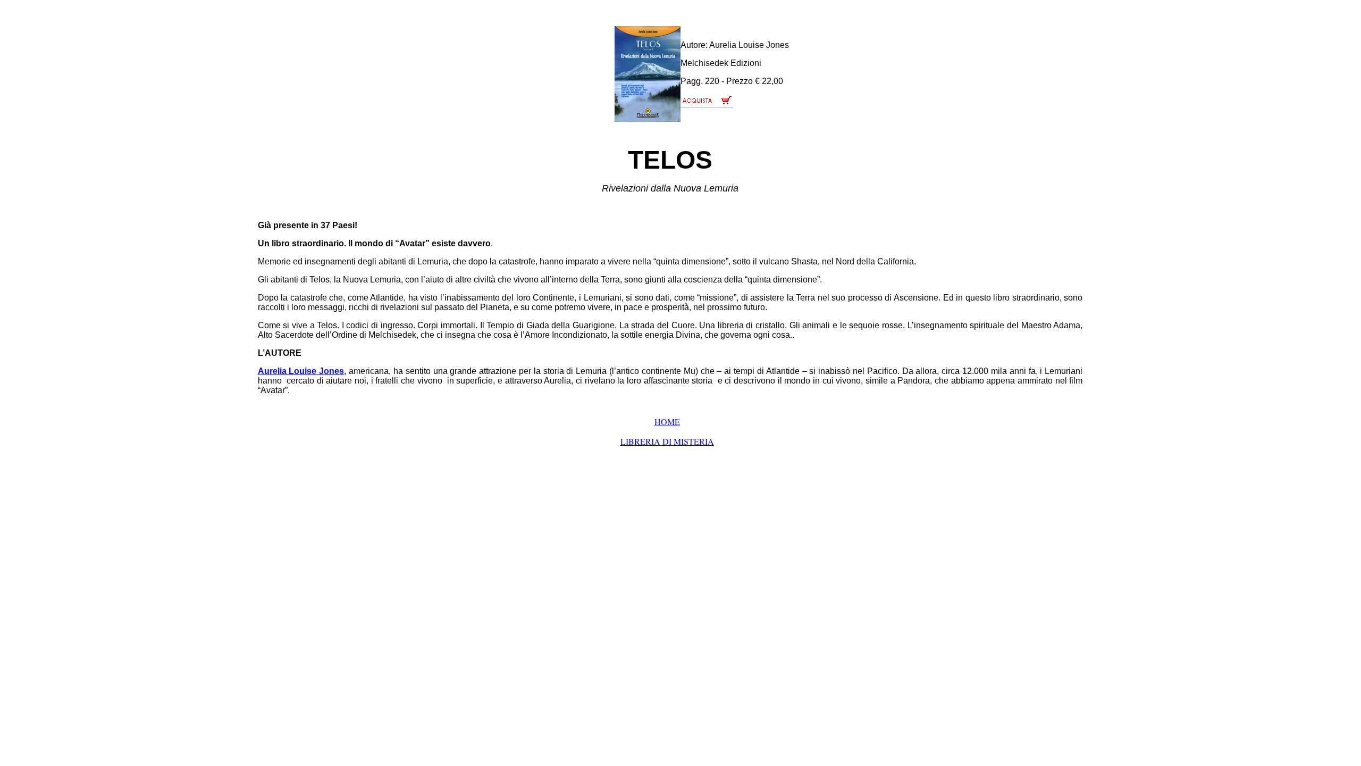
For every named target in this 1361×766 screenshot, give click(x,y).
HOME (667, 421)
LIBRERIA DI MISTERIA (667, 441)
